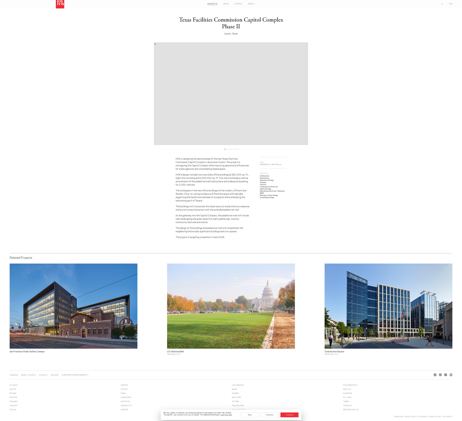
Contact (43, 375)
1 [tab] (224, 149)
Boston (13, 397)
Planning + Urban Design (269, 195)
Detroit (124, 389)
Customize (269, 415)
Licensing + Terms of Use (429, 416)
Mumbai (235, 393)
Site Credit (447, 416)
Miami (234, 389)
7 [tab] (237, 149)
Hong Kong (126, 397)
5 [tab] (233, 149)
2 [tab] (227, 149)
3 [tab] (229, 149)
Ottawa (235, 401)
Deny (250, 415)
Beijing (13, 393)
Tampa (346, 401)
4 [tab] (231, 149)
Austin (13, 389)
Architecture (264, 176)
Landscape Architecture (269, 186)
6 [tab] (235, 149)
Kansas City (126, 405)
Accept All (289, 415)
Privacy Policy (410, 416)
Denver (124, 385)
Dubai (123, 393)
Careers (14, 375)
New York (236, 397)
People (238, 3)
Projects (212, 3)
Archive (55, 375)
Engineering (264, 178)
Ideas (226, 3)
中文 (450, 3)
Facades (263, 182)
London (124, 409)
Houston (125, 401)
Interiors (263, 184)
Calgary (14, 401)
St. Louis (347, 397)
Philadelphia (238, 405)
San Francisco (350, 385)
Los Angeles (238, 385)
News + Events (28, 375)
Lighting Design (265, 189)
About (251, 3)
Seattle (347, 389)
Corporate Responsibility (75, 375)
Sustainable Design (267, 197)
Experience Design (267, 180)
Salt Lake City (239, 409)
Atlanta (14, 385)
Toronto (347, 405)
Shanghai (347, 393)
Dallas (13, 409)
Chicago (14, 405)
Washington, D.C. (351, 409)
